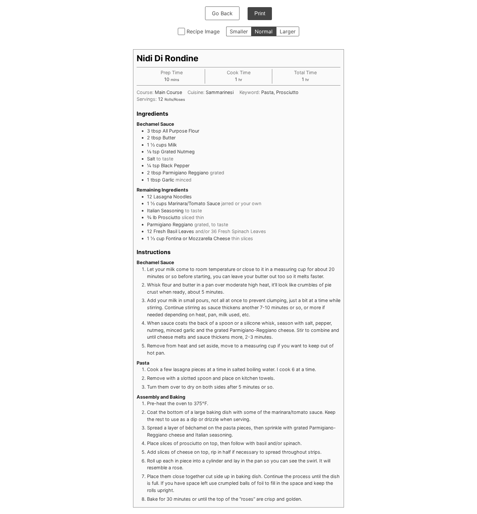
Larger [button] (288, 31)
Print (259, 13)
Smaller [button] (239, 31)
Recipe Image (203, 31)
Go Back (222, 13)
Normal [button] (264, 31)
